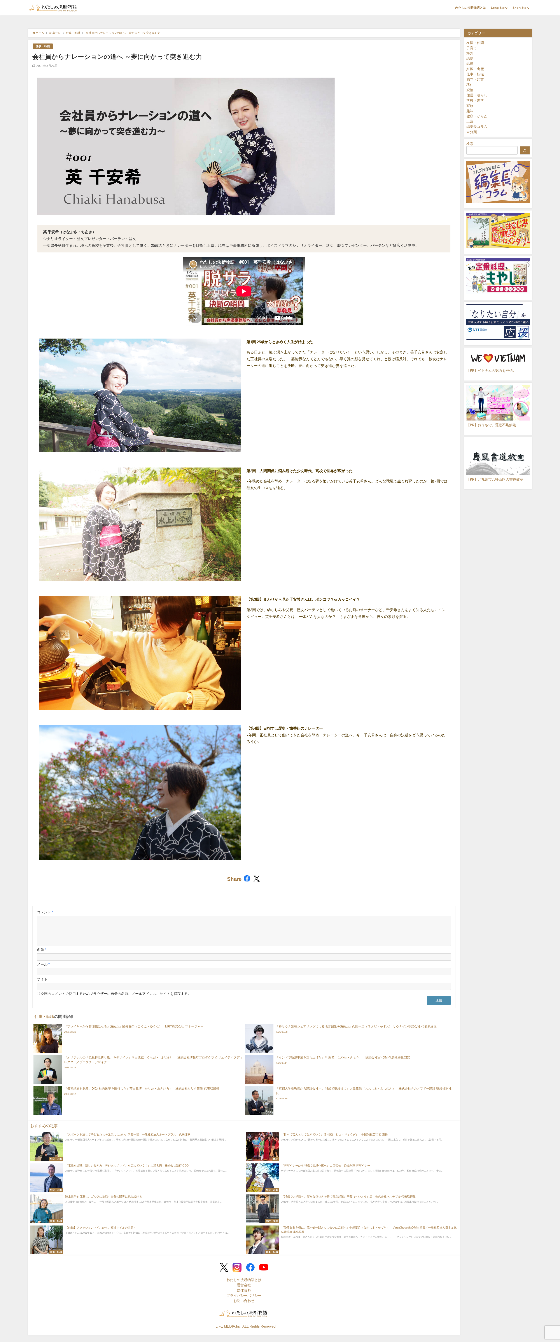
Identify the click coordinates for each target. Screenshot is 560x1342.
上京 (469, 121)
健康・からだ (476, 116)
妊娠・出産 (475, 69)
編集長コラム (476, 126)
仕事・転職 (43, 46)
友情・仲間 (475, 42)
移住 (469, 84)
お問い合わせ (243, 1300)
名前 (41, 949)
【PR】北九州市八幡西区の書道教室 (494, 479)
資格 (469, 90)
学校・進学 (475, 100)
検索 (469, 143)
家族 (469, 105)
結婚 (469, 63)
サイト (42, 979)
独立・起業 (475, 79)
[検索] (525, 150)
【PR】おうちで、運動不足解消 (491, 424)
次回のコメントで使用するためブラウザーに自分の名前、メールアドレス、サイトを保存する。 (116, 993)
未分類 (471, 132)
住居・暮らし (476, 95)
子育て (471, 48)
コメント (45, 912)
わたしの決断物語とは (470, 7)
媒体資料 (244, 1290)
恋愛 (469, 58)
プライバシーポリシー (243, 1295)
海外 (469, 53)
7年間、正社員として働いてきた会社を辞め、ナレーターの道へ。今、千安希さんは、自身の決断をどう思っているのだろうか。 (346, 734)
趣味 (469, 111)
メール (43, 964)
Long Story (499, 7)
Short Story (521, 7)
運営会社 (244, 1285)
